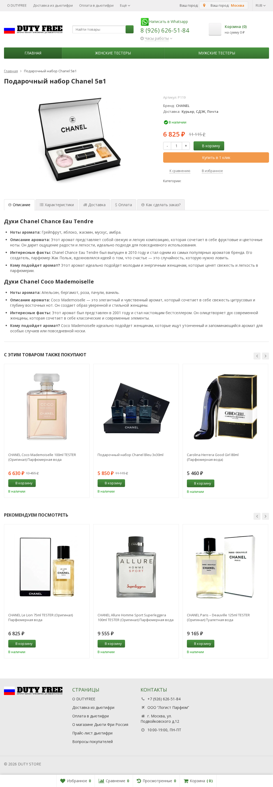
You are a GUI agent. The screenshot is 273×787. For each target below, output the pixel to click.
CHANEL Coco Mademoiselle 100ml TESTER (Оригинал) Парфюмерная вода (42, 457)
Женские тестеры (113, 52)
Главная (33, 52)
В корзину (211, 145)
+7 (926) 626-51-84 (163, 698)
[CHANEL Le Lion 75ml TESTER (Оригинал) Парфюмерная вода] (46, 566)
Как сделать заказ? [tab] (163, 204)
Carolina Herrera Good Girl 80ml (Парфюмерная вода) (213, 457)
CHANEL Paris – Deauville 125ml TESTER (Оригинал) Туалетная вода (218, 617)
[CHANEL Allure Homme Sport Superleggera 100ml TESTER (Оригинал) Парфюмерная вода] (136, 566)
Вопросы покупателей (92, 741)
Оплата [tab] (125, 204)
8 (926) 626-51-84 (164, 30)
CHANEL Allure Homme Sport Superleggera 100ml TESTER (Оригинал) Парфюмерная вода (136, 617)
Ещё (124, 5)
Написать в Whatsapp (168, 21)
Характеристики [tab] (59, 204)
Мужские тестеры (216, 52)
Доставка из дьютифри (53, 5)
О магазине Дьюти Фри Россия (100, 724)
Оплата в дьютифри (96, 5)
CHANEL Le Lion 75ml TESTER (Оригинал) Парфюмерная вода (40, 617)
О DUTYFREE (17, 5)
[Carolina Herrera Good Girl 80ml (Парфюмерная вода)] (225, 406)
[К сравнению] (75, 483)
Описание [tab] (21, 204)
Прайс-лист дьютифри (92, 733)
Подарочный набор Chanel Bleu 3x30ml (130, 454)
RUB (259, 5)
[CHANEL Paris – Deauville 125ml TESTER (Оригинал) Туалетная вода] (225, 566)
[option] (46, 431)
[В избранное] (83, 483)
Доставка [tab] (97, 204)
